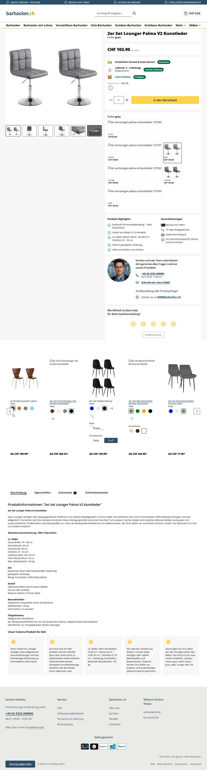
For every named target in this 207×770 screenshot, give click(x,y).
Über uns (114, 708)
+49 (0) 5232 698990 (152, 273)
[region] (103, 411)
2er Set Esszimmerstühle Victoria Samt (181, 402)
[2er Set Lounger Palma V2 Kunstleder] (53, 76)
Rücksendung (65, 724)
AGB (152, 764)
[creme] (58, 411)
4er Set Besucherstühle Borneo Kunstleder (141, 402)
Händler (113, 719)
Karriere (113, 713)
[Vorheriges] (10, 411)
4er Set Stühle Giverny (100, 401)
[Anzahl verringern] (110, 100)
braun (98, 428)
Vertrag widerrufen (20, 764)
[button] (110, 87)
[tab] (10, 347)
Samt (96, 440)
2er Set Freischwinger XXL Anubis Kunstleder (63, 402)
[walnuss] (137, 430)
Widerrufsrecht (164, 764)
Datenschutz (181, 764)
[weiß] (144, 430)
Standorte (114, 724)
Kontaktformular (34, 727)
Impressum (196, 764)
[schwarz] (71, 411)
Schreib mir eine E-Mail (155, 282)
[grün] (137, 411)
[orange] (144, 411)
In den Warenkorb (165, 100)
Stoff (111, 440)
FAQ (59, 708)
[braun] (52, 411)
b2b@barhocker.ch (169, 297)
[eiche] (19, 408)
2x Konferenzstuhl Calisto (23, 401)
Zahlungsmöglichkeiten (70, 713)
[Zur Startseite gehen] (20, 13)
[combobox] (113, 13)
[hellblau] (32, 408)
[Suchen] (134, 13)
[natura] (131, 430)
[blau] (91, 408)
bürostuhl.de (151, 717)
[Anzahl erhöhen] (127, 100)
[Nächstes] (197, 411)
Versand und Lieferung (70, 719)
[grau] (25, 408)
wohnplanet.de (152, 712)
